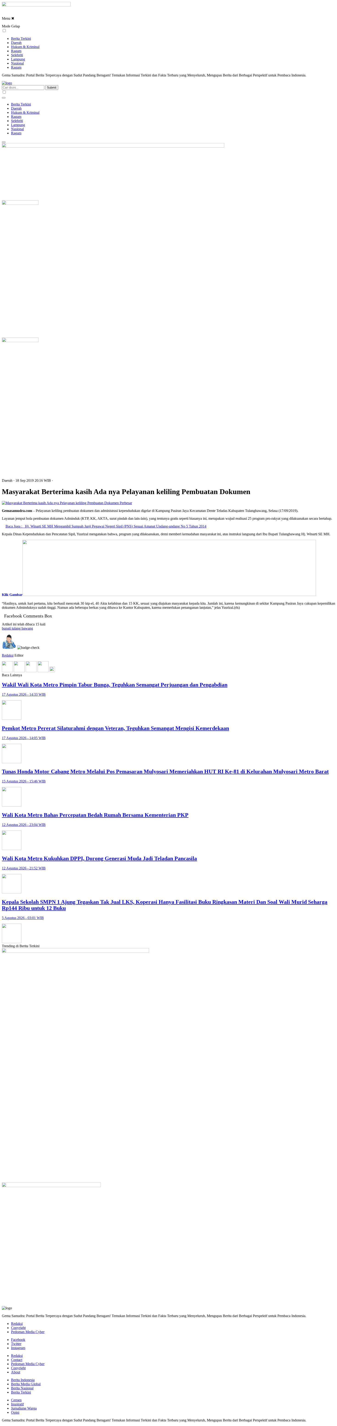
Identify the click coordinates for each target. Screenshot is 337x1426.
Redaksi (8, 655)
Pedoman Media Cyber (27, 1332)
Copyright (18, 1328)
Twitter (16, 1344)
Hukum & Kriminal (25, 47)
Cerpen (16, 1400)
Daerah (16, 43)
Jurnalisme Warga (24, 1408)
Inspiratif (17, 1404)
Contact (16, 1360)
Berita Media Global (26, 1384)
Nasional (17, 63)
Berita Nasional (22, 1388)
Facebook (18, 1340)
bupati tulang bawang (17, 628)
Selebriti (17, 55)
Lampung (18, 59)
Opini (15, 1412)
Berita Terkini (21, 39)
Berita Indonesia (23, 1380)
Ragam (16, 51)
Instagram (18, 1348)
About (15, 1372)
